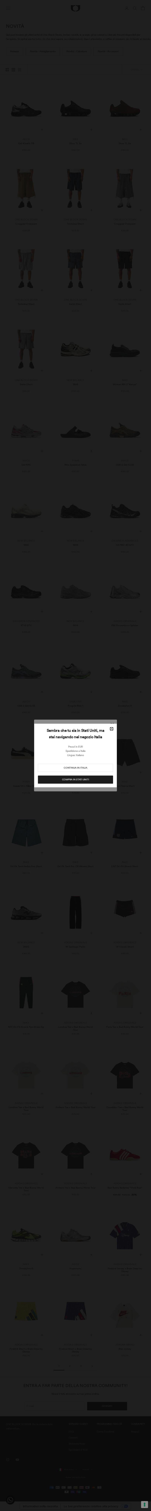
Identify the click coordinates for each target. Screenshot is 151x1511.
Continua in (75, 767)
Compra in (75, 779)
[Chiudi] (111, 728)
